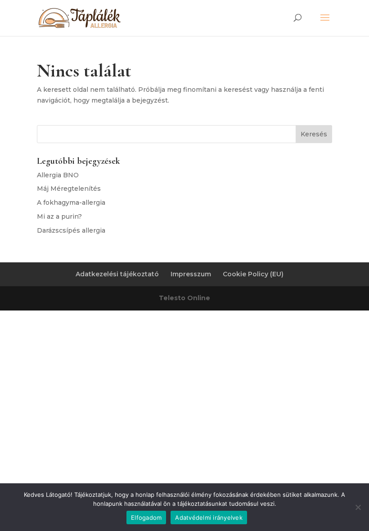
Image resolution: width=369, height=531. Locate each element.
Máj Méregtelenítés (69, 188)
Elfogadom (146, 517)
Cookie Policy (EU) (253, 274)
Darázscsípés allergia (71, 230)
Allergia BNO (58, 175)
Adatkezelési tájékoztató (117, 274)
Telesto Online (184, 298)
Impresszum (191, 274)
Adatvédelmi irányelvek (209, 517)
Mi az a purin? (59, 216)
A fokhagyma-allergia (71, 202)
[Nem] (357, 507)
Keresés (314, 134)
